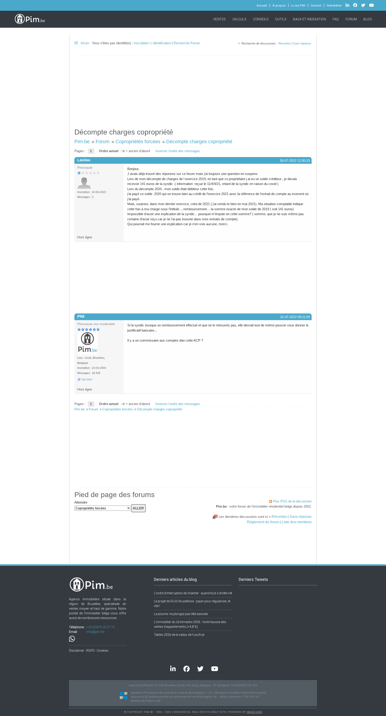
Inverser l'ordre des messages (177, 151)
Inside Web (254, 712)
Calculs (240, 19)
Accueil (262, 5)
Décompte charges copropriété (199, 141)
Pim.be (82, 141)
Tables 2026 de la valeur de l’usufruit (179, 634)
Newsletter (334, 5)
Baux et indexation (309, 19)
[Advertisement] (193, 90)
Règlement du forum (263, 522)
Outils (280, 19)
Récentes (284, 43)
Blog (367, 19)
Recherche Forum (187, 43)
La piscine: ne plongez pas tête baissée (181, 614)
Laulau (83, 160)
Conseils (261, 19)
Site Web (86, 379)
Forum (351, 19)
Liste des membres (297, 522)
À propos (279, 5)
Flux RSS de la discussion (292, 501)
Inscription (141, 43)
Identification (162, 43)
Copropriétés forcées (137, 141)
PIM (80, 316)
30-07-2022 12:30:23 (295, 160)
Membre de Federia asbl (145, 700)
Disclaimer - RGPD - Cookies (88, 650)
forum (84, 43)
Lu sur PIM (298, 5)
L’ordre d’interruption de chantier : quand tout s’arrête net (193, 593)
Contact (316, 5)
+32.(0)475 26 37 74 (100, 627)
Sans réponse (302, 43)
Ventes (219, 19)
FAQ (336, 19)
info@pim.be (95, 632)
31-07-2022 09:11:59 (295, 317)
